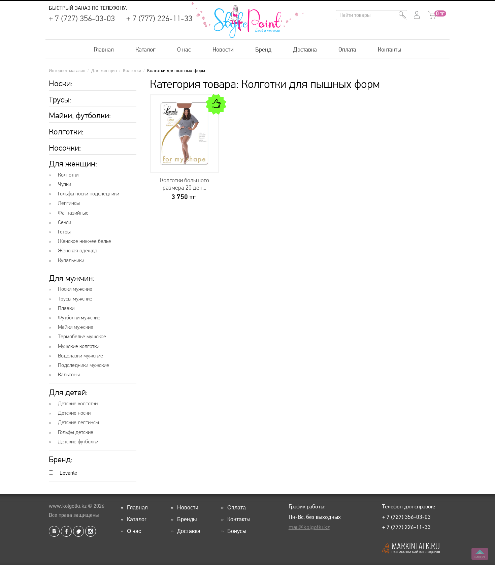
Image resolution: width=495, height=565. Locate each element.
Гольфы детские (75, 432)
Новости (223, 49)
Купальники (71, 260)
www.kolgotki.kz (68, 506)
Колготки (68, 175)
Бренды (187, 519)
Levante (67, 473)
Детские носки (74, 413)
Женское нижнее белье (84, 241)
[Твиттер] (78, 531)
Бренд (263, 49)
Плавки (66, 308)
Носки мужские (75, 289)
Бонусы (236, 531)
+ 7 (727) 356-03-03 (82, 18)
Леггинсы (69, 203)
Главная (104, 49)
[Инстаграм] (90, 531)
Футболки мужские (79, 318)
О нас (184, 49)
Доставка (305, 49)
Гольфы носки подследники (88, 194)
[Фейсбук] (66, 531)
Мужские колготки (78, 346)
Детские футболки (78, 442)
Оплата (347, 49)
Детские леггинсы (78, 422)
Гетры (64, 232)
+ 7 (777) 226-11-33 (159, 18)
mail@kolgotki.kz (309, 527)
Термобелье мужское (82, 337)
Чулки (64, 184)
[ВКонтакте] (54, 531)
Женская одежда (77, 251)
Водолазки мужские (80, 356)
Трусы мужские (75, 299)
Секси (64, 222)
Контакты (389, 49)
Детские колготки (78, 404)
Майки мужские (75, 327)
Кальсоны (69, 375)
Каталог (145, 49)
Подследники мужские (83, 365)
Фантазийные (73, 213)
